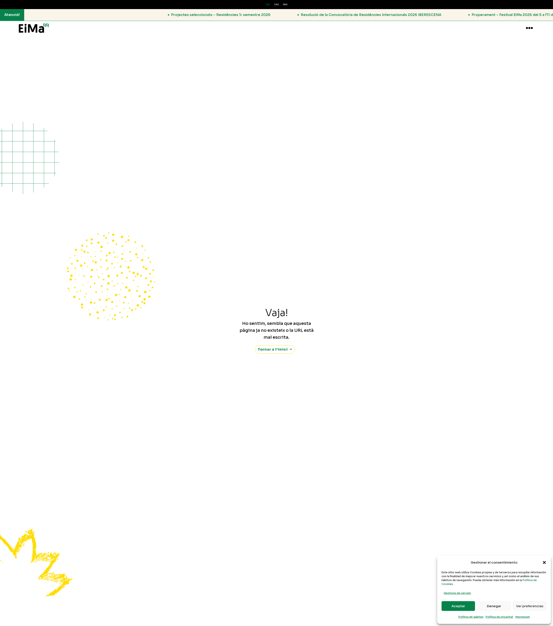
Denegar (494, 606)
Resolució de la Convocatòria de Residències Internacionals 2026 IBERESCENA (323, 15)
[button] (544, 562)
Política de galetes (470, 616)
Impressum (522, 616)
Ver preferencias (529, 606)
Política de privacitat (499, 616)
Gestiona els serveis (457, 593)
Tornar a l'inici (273, 349)
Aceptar (458, 606)
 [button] (529, 28)
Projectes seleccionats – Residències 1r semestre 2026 (173, 15)
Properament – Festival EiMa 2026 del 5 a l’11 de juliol (470, 15)
